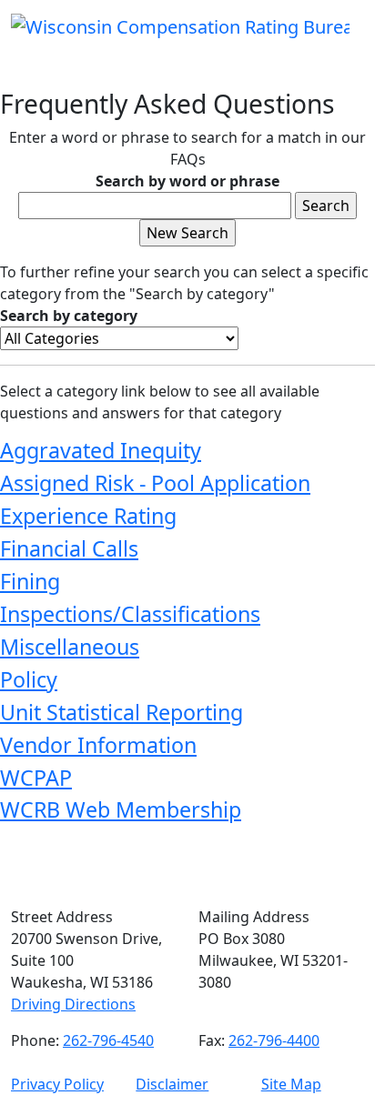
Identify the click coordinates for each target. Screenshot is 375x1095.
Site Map (291, 1084)
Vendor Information (98, 744)
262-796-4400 (273, 1040)
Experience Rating (88, 515)
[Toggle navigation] (50, 63)
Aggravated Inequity (100, 450)
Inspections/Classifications (130, 613)
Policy (28, 679)
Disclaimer (172, 1084)
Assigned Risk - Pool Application (155, 482)
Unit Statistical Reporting (121, 712)
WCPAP (36, 777)
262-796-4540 (108, 1040)
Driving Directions (73, 1004)
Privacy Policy (57, 1084)
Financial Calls (69, 548)
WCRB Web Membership (120, 809)
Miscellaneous (69, 646)
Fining (30, 581)
